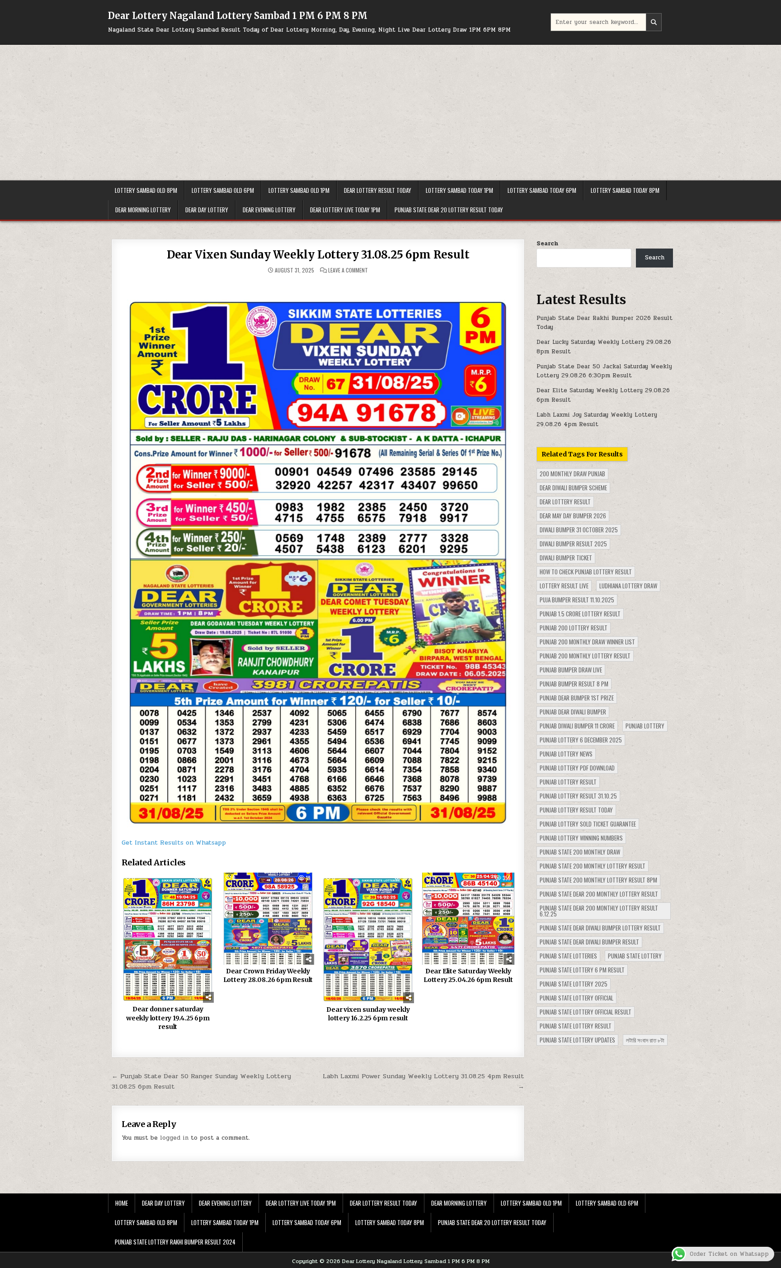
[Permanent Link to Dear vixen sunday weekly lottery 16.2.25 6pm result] (368, 938)
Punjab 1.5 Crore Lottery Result (580, 613)
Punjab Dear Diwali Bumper (573, 711)
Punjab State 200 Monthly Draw (580, 851)
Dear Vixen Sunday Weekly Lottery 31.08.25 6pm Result (318, 255)
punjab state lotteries (568, 955)
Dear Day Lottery (206, 209)
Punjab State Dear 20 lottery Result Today (449, 209)
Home (121, 1202)
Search (547, 243)
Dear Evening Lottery (269, 209)
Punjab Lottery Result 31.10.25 (578, 795)
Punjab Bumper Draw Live (571, 669)
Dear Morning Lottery (143, 209)
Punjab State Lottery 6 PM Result (582, 969)
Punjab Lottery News (566, 753)
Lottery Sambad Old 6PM (223, 190)
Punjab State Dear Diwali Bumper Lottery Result (600, 927)
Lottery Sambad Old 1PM (298, 190)
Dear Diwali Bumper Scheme (573, 487)
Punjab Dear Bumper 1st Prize (577, 697)
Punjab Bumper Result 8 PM (574, 683)
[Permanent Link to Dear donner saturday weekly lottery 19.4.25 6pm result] (168, 938)
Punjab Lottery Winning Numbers (581, 837)
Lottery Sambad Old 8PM (146, 190)
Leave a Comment (348, 270)
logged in (174, 1137)
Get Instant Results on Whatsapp (174, 842)
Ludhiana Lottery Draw (628, 585)
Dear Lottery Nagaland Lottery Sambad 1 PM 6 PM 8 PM (237, 15)
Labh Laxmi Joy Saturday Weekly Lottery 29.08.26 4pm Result (596, 419)
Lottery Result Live (564, 585)
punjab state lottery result (576, 1025)
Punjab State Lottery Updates (577, 1039)
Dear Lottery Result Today (377, 190)
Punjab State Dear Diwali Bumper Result (589, 941)
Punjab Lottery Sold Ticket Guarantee (588, 823)
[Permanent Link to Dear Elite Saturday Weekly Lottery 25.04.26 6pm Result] (468, 919)
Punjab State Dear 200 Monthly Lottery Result (599, 893)
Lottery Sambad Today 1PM (459, 190)
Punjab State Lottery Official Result (585, 1011)
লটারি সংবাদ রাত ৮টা (645, 1039)
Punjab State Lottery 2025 (573, 983)
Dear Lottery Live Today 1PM (345, 209)
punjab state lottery (635, 955)
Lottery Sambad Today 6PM (542, 190)
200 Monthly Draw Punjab (572, 473)
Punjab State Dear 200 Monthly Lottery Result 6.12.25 (599, 910)
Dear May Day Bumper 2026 (573, 515)
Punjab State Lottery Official (576, 997)
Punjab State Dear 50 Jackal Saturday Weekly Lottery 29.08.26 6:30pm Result (604, 371)
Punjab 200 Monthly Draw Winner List (587, 641)
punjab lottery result (568, 781)
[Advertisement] (390, 112)
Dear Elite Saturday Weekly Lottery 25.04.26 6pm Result (468, 975)
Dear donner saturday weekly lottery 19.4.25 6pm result (168, 1018)
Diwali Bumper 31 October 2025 (579, 529)
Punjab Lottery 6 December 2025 (581, 739)
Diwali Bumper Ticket (566, 557)
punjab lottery (645, 725)
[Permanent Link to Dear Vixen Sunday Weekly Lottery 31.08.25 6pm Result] (318, 555)
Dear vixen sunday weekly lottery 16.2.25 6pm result (367, 1014)
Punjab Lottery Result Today (576, 809)
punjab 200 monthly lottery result (585, 655)
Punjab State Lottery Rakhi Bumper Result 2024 (175, 1241)
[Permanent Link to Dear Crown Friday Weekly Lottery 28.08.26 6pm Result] (268, 919)
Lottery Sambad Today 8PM (625, 190)
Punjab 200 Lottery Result (573, 627)
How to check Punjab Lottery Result (586, 571)
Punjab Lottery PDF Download (577, 767)
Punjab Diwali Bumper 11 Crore (577, 725)
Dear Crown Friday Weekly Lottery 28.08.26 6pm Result (268, 975)
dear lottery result (565, 501)
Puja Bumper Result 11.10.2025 (577, 599)
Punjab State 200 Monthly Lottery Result (592, 865)
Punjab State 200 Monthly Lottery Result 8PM (598, 879)
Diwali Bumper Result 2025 (573, 543)
